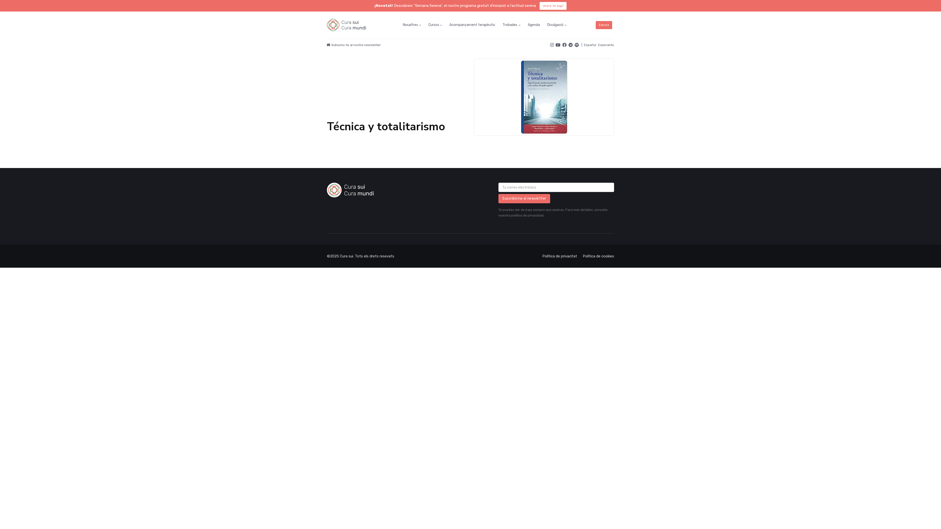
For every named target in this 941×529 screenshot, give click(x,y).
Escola (604, 25)
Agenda (534, 25)
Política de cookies (598, 256)
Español (590, 45)
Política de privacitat (559, 256)
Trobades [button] (510, 25)
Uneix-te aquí (553, 6)
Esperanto (606, 45)
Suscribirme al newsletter (524, 198)
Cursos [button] (433, 25)
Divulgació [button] (555, 25)
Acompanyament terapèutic (472, 25)
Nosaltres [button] (410, 25)
